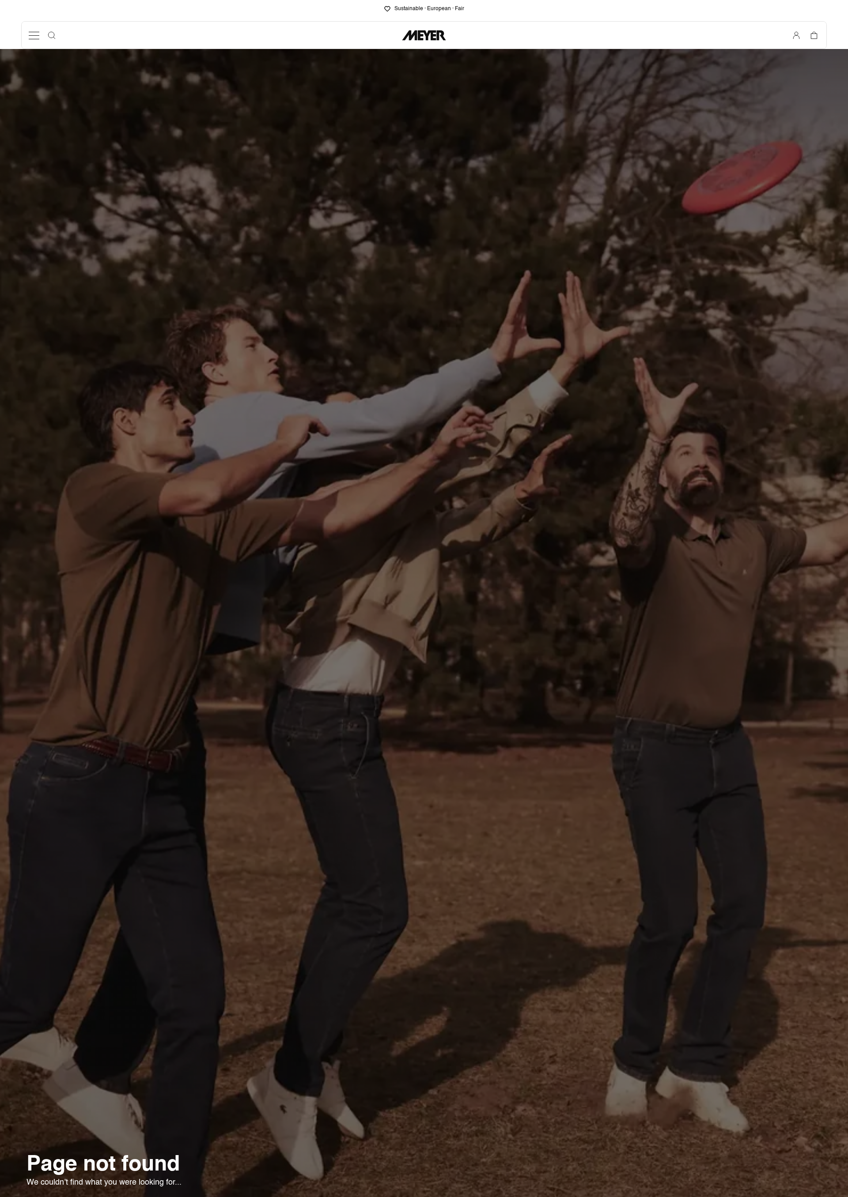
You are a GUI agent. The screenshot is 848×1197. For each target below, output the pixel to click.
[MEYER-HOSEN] (424, 35)
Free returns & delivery (429, 8)
